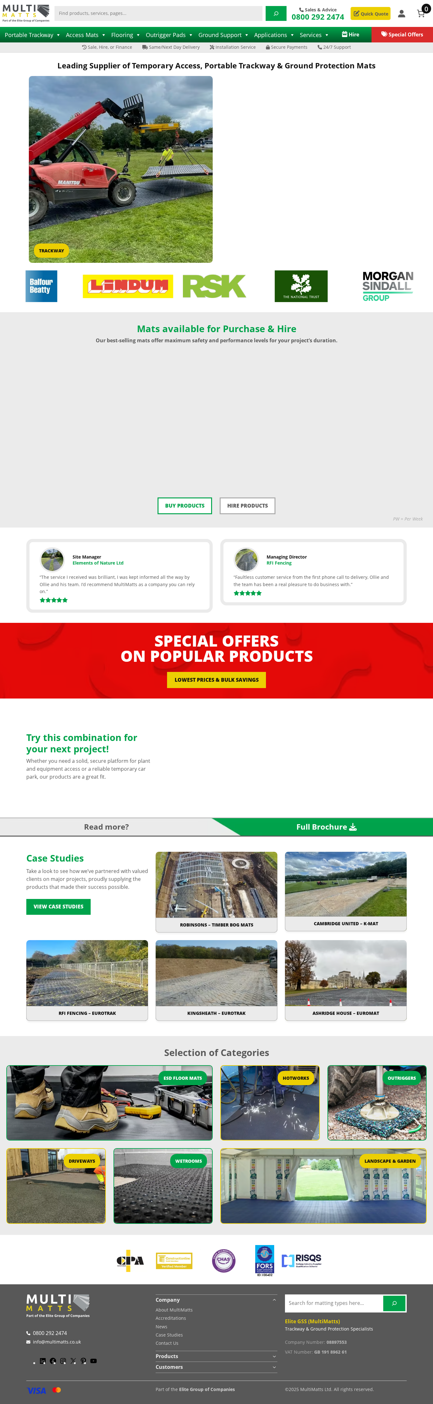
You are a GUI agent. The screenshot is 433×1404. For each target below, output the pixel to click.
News (161, 1327)
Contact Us (167, 1343)
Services (311, 35)
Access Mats (82, 35)
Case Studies (169, 1335)
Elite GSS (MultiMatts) (312, 1321)
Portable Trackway (29, 35)
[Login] (401, 13)
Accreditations (171, 1318)
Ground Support (220, 35)
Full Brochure (321, 826)
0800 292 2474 (318, 16)
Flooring (122, 35)
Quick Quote (373, 14)
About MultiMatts (174, 1310)
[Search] (276, 13)
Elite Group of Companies (207, 1389)
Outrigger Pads (166, 35)
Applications (270, 35)
